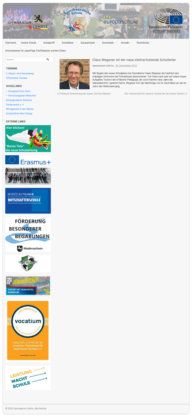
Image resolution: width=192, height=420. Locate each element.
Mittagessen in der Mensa (19, 109)
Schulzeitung (28, 138)
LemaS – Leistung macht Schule (28, 378)
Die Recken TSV (28, 263)
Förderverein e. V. (15, 104)
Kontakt (125, 42)
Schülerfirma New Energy (19, 113)
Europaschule (88, 42)
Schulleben (68, 42)
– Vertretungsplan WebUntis (21, 95)
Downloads (108, 42)
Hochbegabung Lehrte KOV (28, 234)
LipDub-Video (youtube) (28, 176)
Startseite (10, 42)
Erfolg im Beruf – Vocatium (28, 330)
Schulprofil (49, 42)
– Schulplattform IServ (18, 91)
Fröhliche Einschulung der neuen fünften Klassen (85, 93)
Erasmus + (28, 159)
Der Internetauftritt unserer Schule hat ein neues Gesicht (154, 93)
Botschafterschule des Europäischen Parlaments (28, 201)
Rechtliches (143, 42)
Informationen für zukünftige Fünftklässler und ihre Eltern (35, 50)
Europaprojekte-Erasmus (19, 100)
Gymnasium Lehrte (103, 65)
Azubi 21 (28, 286)
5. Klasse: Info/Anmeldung (20, 73)
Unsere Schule (28, 42)
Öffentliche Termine (16, 78)
